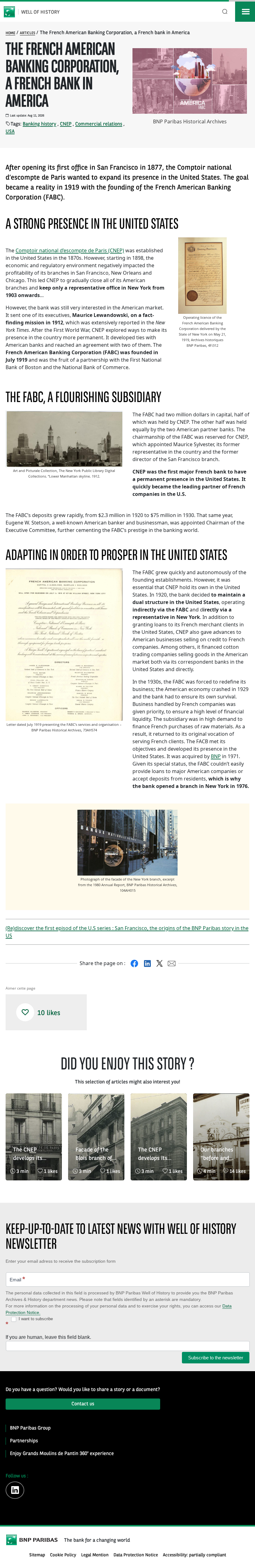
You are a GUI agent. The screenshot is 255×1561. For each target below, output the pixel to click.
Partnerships (24, 1441)
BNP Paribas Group (30, 1428)
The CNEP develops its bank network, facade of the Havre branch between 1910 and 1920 (155, 1155)
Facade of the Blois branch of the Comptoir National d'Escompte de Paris (94, 1155)
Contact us (83, 1404)
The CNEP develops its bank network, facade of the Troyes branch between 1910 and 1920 (30, 1155)
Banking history (39, 124)
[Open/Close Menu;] (245, 12)
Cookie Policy (63, 1555)
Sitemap (37, 1555)
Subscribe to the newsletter (215, 1357)
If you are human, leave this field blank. (48, 1337)
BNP (216, 756)
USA (10, 131)
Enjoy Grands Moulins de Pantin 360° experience (62, 1453)
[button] (25, 1012)
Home (10, 33)
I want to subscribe (35, 1318)
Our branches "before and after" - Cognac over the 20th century (219, 1155)
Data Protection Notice (136, 1555)
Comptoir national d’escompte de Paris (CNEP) (70, 250)
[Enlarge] (219, 245)
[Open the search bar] (225, 12)
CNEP (66, 124)
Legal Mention (95, 1555)
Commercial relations (98, 124)
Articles (27, 33)
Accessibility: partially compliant (194, 1555)
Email (17, 1279)
